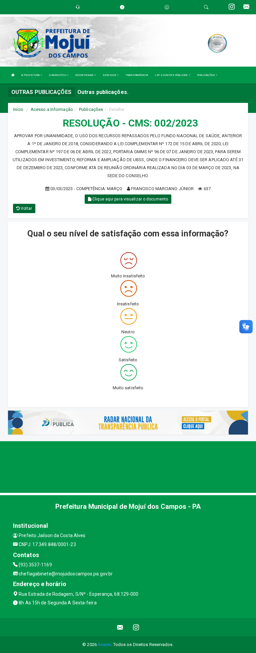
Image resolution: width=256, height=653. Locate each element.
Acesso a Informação (52, 109)
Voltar (26, 208)
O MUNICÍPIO (58, 75)
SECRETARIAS (84, 75)
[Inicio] (13, 75)
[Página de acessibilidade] (167, 7)
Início (18, 109)
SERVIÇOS (110, 75)
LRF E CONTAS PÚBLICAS (171, 75)
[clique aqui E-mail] (120, 627)
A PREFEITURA (30, 75)
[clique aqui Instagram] (136, 627)
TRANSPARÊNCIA (136, 75)
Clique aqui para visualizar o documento (129, 199)
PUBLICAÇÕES (206, 75)
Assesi (104, 644)
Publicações (91, 109)
